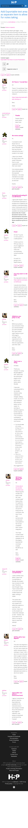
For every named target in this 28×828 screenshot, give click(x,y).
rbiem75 (4, 569)
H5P (14, 776)
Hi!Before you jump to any (16, 316)
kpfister (4, 690)
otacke (4, 85)
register (8, 74)
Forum (14, 742)
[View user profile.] (4, 83)
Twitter (14, 750)
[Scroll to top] (14, 788)
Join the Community (11, 765)
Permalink (4, 90)
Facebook (14, 749)
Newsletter (14, 756)
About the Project (14, 770)
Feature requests (10, 27)
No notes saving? (17, 135)
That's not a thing (18, 361)
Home (14, 734)
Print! (15, 232)
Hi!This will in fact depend (19, 637)
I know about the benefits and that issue (19, 488)
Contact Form (14, 754)
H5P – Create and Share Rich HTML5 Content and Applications (14, 2)
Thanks (17, 115)
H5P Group (23, 782)
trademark (15, 782)
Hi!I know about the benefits (19, 478)
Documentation (14, 738)
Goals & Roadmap (14, 740)
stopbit (4, 139)
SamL (3, 193)
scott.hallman (11, 22)
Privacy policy (8, 783)
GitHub (14, 752)
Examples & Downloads (14, 736)
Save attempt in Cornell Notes (17, 571)
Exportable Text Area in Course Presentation (13, 59)
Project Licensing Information (14, 768)
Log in (2, 74)
